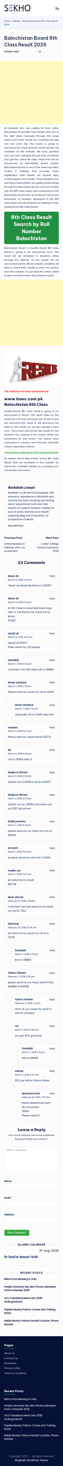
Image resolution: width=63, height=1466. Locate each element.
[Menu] (57, 8)
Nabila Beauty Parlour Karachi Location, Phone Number (31, 1322)
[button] (15, 525)
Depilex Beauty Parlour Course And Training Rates (29, 1311)
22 (39, 52)
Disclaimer (10, 1363)
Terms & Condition (15, 1373)
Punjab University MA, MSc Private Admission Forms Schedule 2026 (30, 1288)
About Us (9, 1353)
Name (8, 1181)
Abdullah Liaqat (21, 487)
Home (7, 21)
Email (8, 1198)
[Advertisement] (31, 92)
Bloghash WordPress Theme (31, 1460)
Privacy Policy (12, 1368)
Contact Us (11, 1358)
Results (16, 21)
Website (9, 1214)
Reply (52, 575)
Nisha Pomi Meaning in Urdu (20, 1279)
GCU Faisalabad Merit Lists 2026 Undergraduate (23, 1300)
